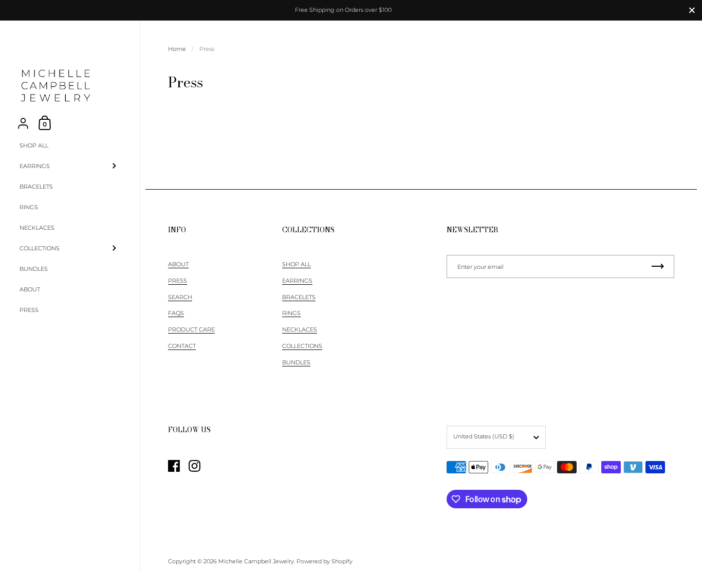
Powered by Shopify (325, 561)
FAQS (176, 313)
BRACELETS (299, 297)
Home (177, 48)
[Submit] (658, 266)
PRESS (177, 280)
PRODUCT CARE (191, 329)
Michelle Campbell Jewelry (256, 561)
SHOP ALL (296, 264)
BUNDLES (296, 362)
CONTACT (182, 345)
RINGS (291, 313)
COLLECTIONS (302, 345)
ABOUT (178, 264)
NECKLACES (299, 329)
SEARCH (180, 297)
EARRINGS (297, 280)
